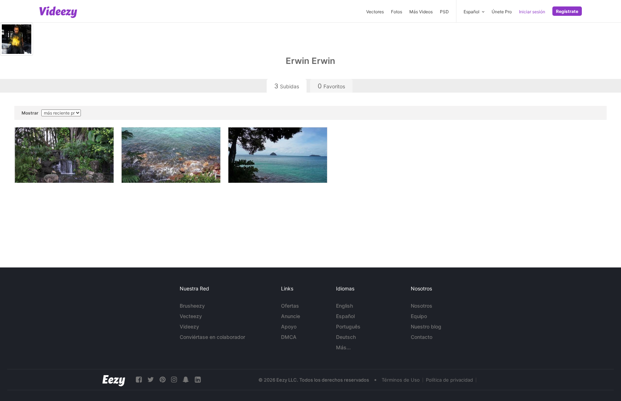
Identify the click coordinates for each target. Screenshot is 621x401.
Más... (343, 347)
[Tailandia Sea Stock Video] (277, 155)
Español (345, 316)
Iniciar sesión (532, 11)
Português (348, 326)
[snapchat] (186, 379)
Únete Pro (502, 11)
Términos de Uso (401, 380)
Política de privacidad (449, 380)
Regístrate (567, 11)
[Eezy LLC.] (113, 379)
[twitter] (150, 379)
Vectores (375, 11)
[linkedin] (198, 379)
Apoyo (288, 326)
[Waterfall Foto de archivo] (64, 155)
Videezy (189, 326)
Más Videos (421, 11)
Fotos (396, 11)
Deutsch (346, 337)
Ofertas (290, 306)
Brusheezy (192, 306)
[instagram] (174, 379)
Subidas (286, 86)
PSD (444, 11)
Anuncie (290, 316)
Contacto (421, 337)
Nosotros (421, 306)
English (344, 306)
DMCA (288, 337)
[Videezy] (58, 12)
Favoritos (331, 86)
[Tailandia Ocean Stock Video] (171, 155)
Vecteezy (191, 316)
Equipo (419, 316)
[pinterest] (162, 379)
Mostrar (31, 113)
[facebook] (139, 379)
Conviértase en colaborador (212, 337)
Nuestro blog (426, 326)
